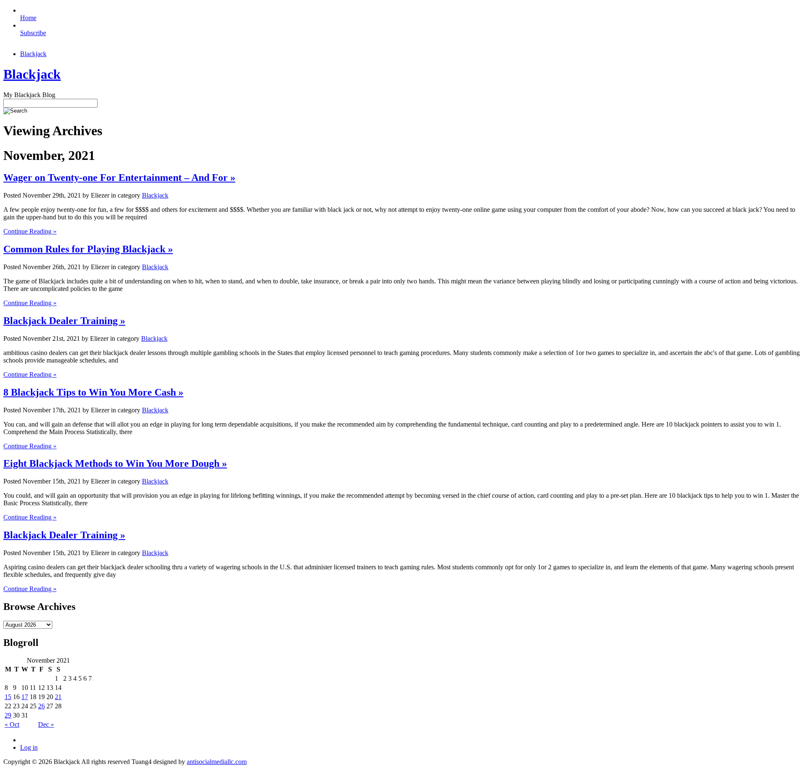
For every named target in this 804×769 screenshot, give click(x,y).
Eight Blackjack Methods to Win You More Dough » (115, 463)
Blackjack (33, 53)
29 (8, 715)
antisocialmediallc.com (217, 761)
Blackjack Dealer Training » (64, 320)
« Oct (12, 724)
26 (41, 706)
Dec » (46, 724)
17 (24, 696)
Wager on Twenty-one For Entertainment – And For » (119, 177)
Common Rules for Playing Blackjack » (88, 249)
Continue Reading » (30, 231)
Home (28, 17)
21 (58, 696)
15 (8, 696)
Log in (29, 747)
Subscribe (33, 32)
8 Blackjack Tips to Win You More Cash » (93, 392)
